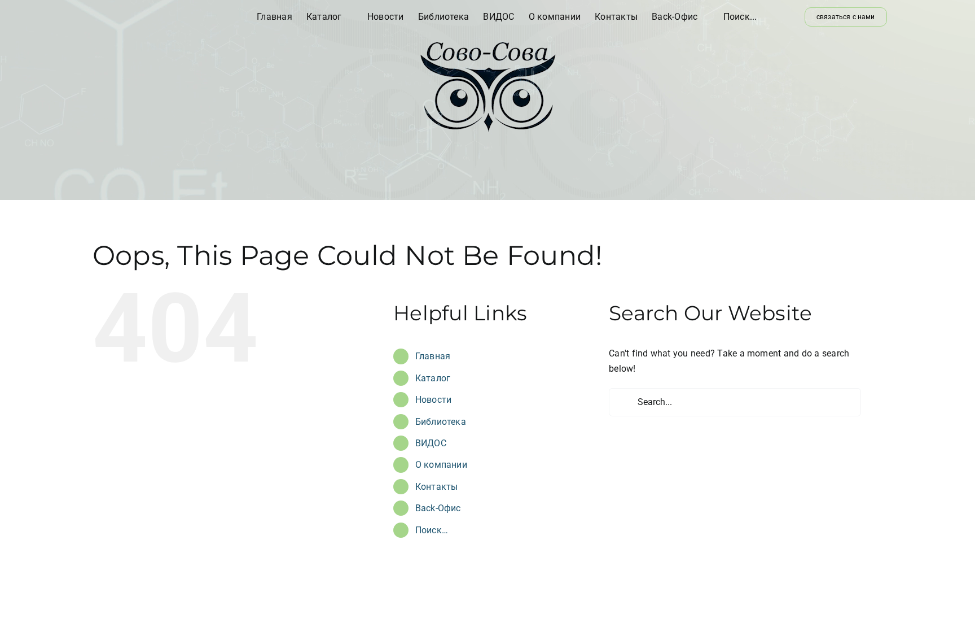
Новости (433, 399)
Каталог (433, 378)
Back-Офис (438, 508)
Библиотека (440, 421)
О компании (441, 464)
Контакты (436, 486)
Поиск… (431, 530)
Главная (433, 356)
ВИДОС (430, 443)
